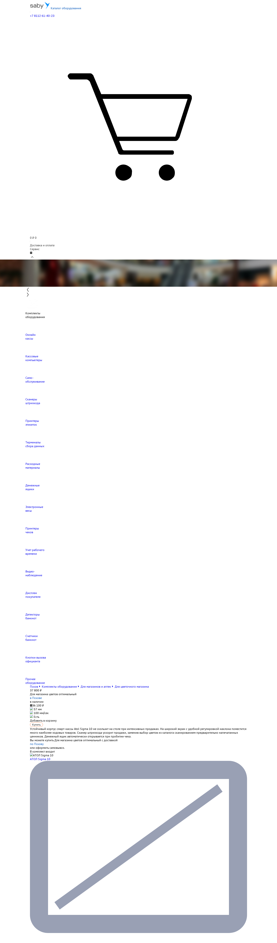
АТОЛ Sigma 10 (40, 759)
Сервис (34, 249)
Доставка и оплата (42, 245)
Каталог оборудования (65, 8)
